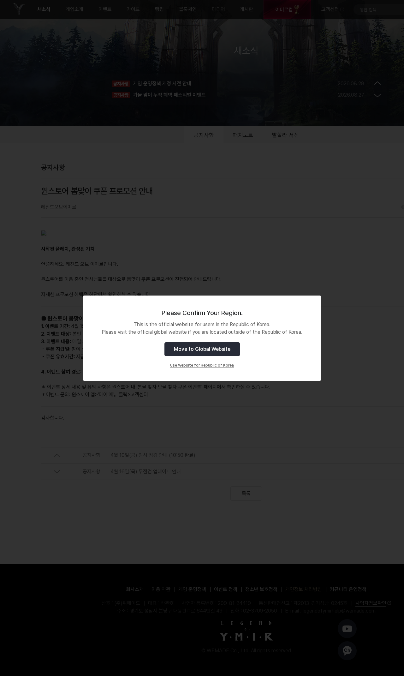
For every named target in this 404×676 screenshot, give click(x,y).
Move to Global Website (202, 349)
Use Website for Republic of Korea (202, 365)
